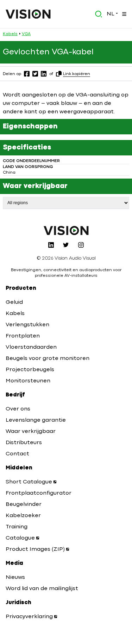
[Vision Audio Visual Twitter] (66, 244)
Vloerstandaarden (31, 347)
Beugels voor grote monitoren (47, 358)
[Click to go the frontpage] (28, 14)
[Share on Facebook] (27, 73)
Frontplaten (23, 336)
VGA (26, 34)
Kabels (10, 34)
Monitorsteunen (28, 381)
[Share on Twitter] (35, 73)
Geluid (14, 302)
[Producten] (123, 14)
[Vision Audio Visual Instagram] (81, 244)
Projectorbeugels (30, 369)
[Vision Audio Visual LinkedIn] (51, 244)
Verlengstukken (27, 324)
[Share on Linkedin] (43, 73)
